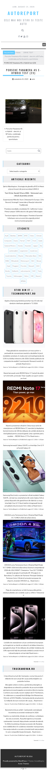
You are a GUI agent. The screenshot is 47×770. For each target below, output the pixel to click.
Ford (34, 241)
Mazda (20, 256)
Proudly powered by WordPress (15, 761)
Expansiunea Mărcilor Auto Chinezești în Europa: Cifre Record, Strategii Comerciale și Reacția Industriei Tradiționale (23, 202)
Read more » (26, 364)
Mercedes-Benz (30, 256)
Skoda (7, 271)
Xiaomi (38, 276)
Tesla (39, 271)
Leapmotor (24, 251)
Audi (6, 236)
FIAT (28, 241)
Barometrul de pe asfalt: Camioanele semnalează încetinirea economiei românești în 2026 (23, 711)
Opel (8, 266)
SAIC (38, 266)
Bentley (13, 236)
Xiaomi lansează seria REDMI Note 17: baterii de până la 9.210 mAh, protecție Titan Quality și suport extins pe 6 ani (23, 375)
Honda (20, 246)
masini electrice (10, 256)
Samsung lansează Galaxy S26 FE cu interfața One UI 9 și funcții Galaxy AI (23, 446)
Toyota (8, 276)
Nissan (39, 261)
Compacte (7, 241)
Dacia (16, 241)
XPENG (23, 281)
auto (33, 79)
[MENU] (44, 44)
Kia (41, 246)
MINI (7, 261)
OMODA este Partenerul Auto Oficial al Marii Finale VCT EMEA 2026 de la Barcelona (23, 516)
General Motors (10, 246)
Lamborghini (13, 251)
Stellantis (15, 271)
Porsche (23, 266)
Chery (32, 236)
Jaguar (35, 246)
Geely (40, 241)
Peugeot (15, 266)
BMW (20, 236)
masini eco (33, 251)
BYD (25, 236)
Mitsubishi (14, 261)
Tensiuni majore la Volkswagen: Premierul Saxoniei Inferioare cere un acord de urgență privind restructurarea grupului (23, 218)
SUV (33, 271)
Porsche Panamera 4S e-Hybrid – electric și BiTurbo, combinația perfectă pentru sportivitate (13, 134)
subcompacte (25, 271)
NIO (32, 261)
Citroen (39, 236)
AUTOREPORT (23, 13)
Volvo (26, 276)
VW (32, 276)
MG (40, 256)
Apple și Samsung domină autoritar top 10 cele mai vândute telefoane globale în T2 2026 (23, 302)
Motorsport (25, 261)
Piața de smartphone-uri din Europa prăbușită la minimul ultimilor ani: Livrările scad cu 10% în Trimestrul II (23, 592)
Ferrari (22, 241)
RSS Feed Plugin (41, 661)
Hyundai (28, 246)
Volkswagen (18, 276)
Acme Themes (23, 764)
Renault (31, 266)
